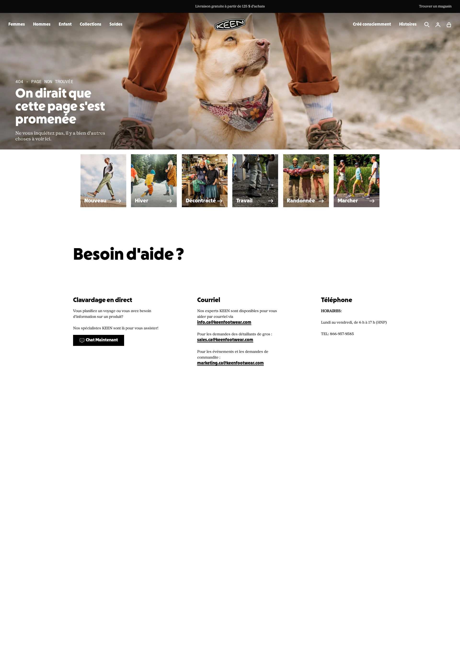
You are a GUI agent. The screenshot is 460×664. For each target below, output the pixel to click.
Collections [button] (90, 25)
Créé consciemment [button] (372, 25)
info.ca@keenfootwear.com (224, 323)
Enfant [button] (65, 25)
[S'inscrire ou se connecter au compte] (438, 24)
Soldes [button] (115, 25)
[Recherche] (427, 24)
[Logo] (230, 24)
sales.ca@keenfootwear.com (225, 340)
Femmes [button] (16, 25)
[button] (449, 24)
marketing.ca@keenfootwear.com (230, 363)
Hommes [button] (42, 25)
